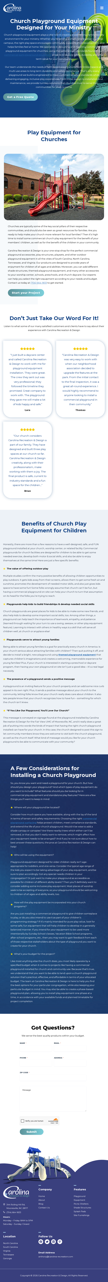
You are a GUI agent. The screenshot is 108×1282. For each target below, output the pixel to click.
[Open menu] (102, 7)
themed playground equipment (77, 654)
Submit (31, 1131)
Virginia (6, 1251)
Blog (40, 1204)
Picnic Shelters (81, 1204)
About (41, 1200)
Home (41, 1196)
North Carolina (10, 1243)
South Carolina (10, 1247)
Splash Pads (80, 1211)
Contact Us (44, 1207)
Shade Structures (82, 1207)
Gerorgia (7, 1258)
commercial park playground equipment (28, 55)
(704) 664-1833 (39, 282)
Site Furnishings (81, 1215)
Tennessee (8, 1254)
